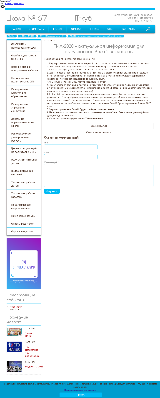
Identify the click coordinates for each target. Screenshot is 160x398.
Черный (14, 4)
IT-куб (83, 18)
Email (46, 152)
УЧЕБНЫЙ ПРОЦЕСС (27, 36)
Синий (21, 4)
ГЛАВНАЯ (11, 36)
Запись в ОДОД (29, 335)
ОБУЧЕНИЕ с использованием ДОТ (52, 36)
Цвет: (2, 4)
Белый (8, 4)
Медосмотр (16, 306)
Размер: (3, 1)
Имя (46, 142)
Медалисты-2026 (34, 366)
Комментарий (50, 162)
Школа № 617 (26, 18)
